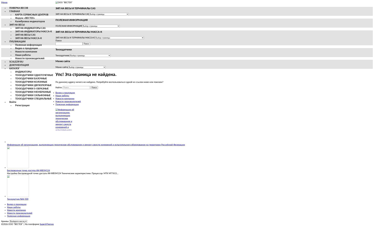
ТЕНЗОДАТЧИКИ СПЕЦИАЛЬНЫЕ (33, 98)
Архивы (5, 221)
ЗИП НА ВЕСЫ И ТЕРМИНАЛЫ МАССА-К (75, 38)
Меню (4, 2)
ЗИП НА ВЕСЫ (17, 25)
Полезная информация (28, 45)
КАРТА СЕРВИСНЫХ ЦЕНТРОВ (31, 14)
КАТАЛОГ (14, 68)
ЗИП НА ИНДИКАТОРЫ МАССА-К (33, 31)
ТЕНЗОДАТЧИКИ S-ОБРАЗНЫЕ (32, 88)
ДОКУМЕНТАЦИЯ (19, 65)
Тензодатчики (62, 55)
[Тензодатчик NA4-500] (18, 196)
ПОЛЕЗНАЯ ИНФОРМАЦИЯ (69, 26)
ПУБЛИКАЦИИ (17, 41)
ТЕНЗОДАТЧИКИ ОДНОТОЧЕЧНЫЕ (34, 75)
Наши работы (23, 55)
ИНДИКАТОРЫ (23, 72)
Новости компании (26, 51)
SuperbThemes (47, 224)
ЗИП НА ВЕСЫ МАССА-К (28, 38)
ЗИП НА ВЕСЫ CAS (25, 35)
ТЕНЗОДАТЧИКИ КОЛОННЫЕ (31, 82)
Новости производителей (29, 58)
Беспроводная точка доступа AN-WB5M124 (28, 170)
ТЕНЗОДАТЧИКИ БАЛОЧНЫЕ (31, 78)
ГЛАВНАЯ (14, 11)
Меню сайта (62, 67)
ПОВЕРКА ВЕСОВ (18, 8)
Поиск (59, 41)
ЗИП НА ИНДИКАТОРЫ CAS (30, 28)
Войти (12, 102)
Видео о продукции (26, 48)
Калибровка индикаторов (30, 21)
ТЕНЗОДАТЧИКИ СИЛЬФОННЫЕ (33, 95)
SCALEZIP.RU (16, 61)
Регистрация (22, 105)
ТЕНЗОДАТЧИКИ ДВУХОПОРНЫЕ (33, 85)
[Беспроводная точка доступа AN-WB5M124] (18, 168)
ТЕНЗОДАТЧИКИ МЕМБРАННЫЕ (33, 92)
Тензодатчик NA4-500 (17, 199)
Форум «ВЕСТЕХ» (25, 18)
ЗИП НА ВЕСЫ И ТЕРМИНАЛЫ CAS (72, 14)
